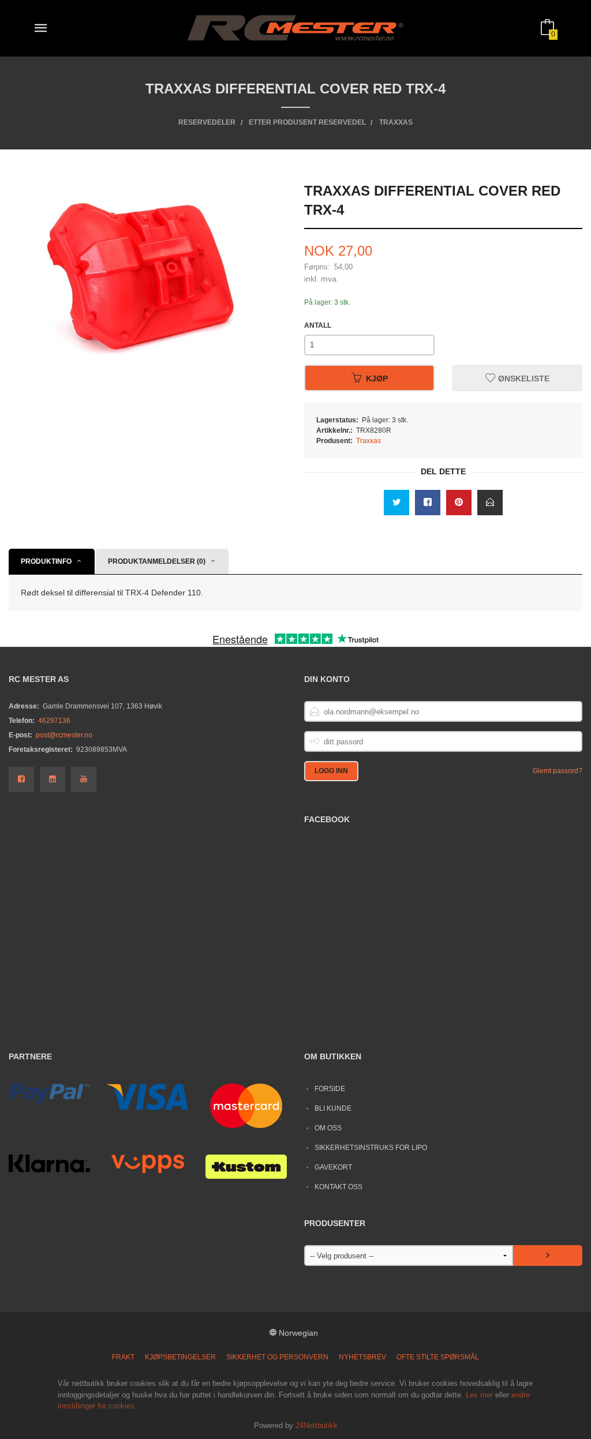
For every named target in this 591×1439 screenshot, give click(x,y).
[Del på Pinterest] (459, 502)
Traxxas (368, 441)
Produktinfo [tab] (46, 561)
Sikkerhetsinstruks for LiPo (371, 1148)
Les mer (479, 1395)
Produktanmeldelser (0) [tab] (156, 561)
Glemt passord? (557, 771)
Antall (317, 325)
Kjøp (377, 378)
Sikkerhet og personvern (277, 1357)
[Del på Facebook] (427, 502)
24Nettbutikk (317, 1425)
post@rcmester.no (64, 735)
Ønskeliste (522, 378)
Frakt (123, 1357)
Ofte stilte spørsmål (438, 1357)
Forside (330, 1089)
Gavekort (333, 1167)
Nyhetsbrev (362, 1357)
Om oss (328, 1128)
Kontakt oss (338, 1187)
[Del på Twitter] (396, 502)
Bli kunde (333, 1108)
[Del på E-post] (490, 502)
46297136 (54, 721)
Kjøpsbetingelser (180, 1357)
